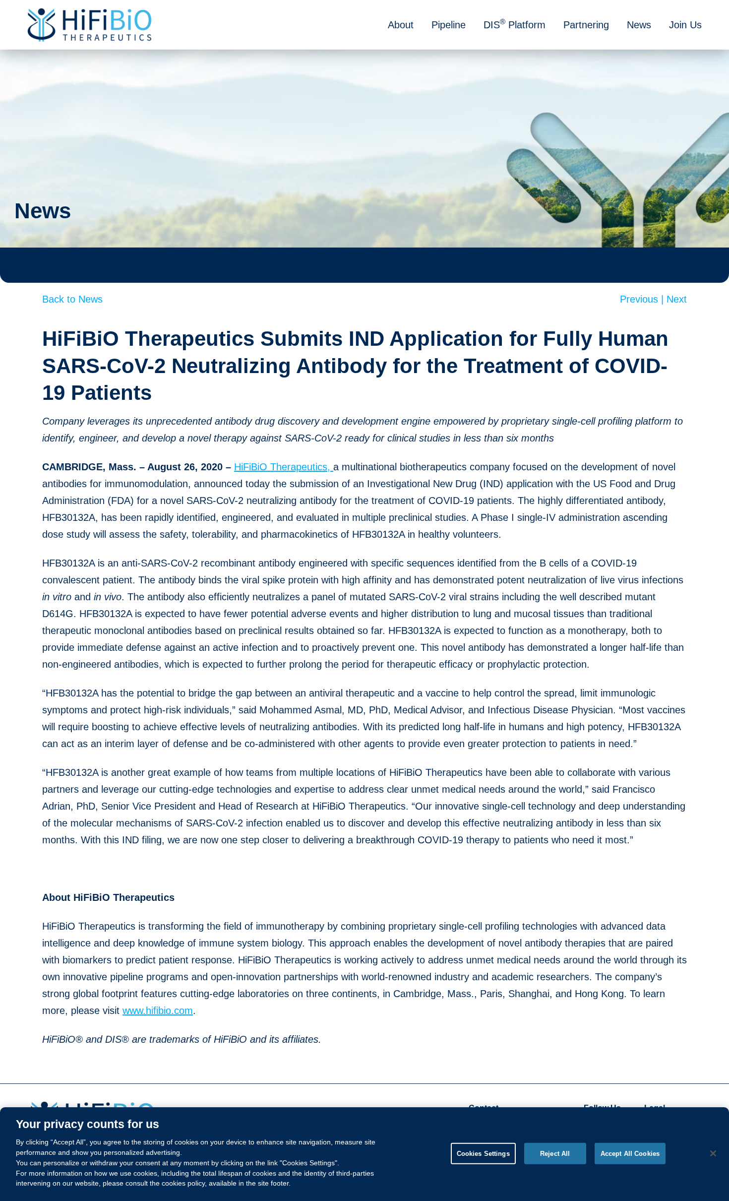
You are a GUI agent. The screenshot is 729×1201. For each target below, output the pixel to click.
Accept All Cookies (630, 1153)
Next (677, 299)
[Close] (713, 1153)
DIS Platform (515, 23)
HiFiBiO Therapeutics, (283, 466)
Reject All (555, 1153)
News (639, 24)
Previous (643, 299)
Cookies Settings (483, 1153)
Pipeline (448, 24)
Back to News (72, 299)
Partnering (586, 24)
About (401, 24)
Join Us (685, 24)
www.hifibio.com (157, 1010)
